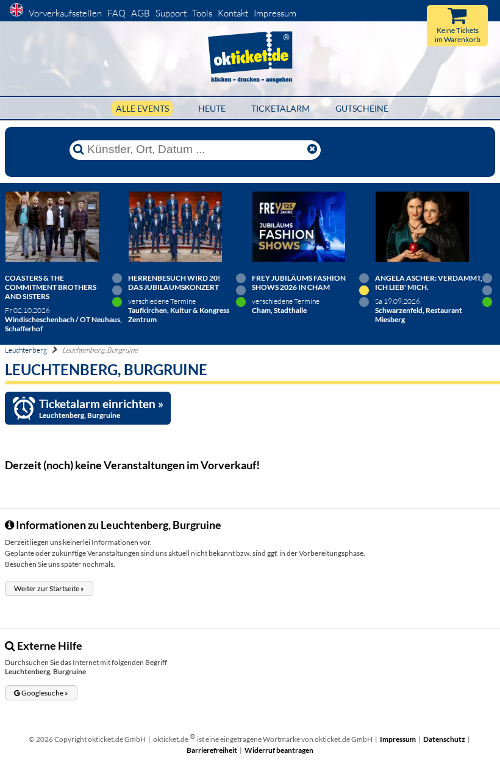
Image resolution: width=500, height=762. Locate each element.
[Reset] (312, 149)
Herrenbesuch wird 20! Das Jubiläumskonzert (174, 282)
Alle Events (142, 108)
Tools (202, 13)
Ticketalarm (280, 108)
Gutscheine (361, 108)
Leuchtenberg (26, 349)
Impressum (275, 13)
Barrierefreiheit (212, 750)
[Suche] (78, 149)
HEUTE (212, 108)
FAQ (116, 13)
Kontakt (233, 13)
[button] (49, 588)
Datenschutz (444, 739)
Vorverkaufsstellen (65, 13)
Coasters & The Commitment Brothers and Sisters (50, 287)
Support (171, 13)
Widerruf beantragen (279, 750)
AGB (140, 13)
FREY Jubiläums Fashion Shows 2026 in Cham (299, 282)
